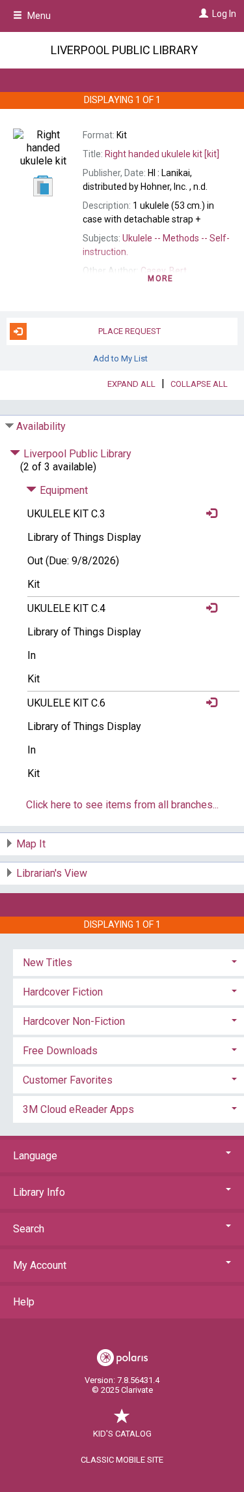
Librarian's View (51, 873)
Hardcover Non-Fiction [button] (74, 1021)
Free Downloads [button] (60, 1050)
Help (23, 1302)
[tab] (128, 961)
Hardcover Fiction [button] (63, 992)
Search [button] (28, 1229)
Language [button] (35, 1155)
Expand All (131, 384)
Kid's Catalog (122, 1434)
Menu (38, 15)
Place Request (129, 331)
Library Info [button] (39, 1192)
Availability (41, 426)
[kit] (162, 154)
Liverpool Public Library (124, 50)
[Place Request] (208, 514)
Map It (31, 844)
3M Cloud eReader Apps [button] (78, 1109)
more (160, 278)
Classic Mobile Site (122, 1460)
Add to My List (120, 358)
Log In (224, 13)
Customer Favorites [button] (68, 1080)
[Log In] (202, 13)
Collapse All (199, 384)
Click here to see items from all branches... (122, 805)
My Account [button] (39, 1265)
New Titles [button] (47, 962)
